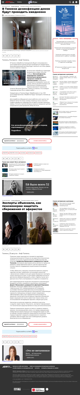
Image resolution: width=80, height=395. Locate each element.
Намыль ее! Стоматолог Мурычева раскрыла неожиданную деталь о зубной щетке (68, 220)
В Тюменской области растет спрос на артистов (65, 68)
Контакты (37, 368)
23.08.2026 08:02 (6, 200)
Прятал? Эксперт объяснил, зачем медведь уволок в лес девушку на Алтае (68, 215)
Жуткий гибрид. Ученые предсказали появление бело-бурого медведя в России (69, 83)
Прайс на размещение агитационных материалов (42, 366)
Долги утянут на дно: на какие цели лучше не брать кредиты (67, 112)
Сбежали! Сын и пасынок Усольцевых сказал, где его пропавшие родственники (69, 103)
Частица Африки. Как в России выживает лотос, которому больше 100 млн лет (68, 209)
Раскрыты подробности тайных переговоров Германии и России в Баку (67, 128)
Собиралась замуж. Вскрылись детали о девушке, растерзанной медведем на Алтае (68, 225)
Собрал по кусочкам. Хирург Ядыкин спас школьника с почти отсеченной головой (69, 88)
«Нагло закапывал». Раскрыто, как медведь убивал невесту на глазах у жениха (68, 77)
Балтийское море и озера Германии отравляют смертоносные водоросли (68, 122)
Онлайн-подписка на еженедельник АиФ (23, 368)
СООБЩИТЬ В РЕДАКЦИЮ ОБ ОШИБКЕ (49, 368)
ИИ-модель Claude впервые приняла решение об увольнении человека (68, 132)
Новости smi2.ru (7, 196)
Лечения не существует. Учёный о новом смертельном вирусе (68, 229)
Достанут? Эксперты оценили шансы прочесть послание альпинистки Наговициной (69, 98)
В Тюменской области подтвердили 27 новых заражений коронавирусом (42, 170)
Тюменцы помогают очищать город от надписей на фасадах (65, 61)
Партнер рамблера (26, 389)
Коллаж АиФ (5, 245)
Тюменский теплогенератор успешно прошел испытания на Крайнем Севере (65, 49)
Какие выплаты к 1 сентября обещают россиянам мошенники (68, 117)
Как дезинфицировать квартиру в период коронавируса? (29, 126)
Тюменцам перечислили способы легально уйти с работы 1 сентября (65, 55)
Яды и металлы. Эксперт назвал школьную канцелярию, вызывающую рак (67, 204)
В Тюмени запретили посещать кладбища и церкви (16, 174)
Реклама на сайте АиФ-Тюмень (20, 366)
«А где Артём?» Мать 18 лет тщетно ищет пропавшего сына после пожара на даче (68, 93)
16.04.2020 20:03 (6, 6)
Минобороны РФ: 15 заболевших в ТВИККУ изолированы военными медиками (17, 165)
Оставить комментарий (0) (40, 140)
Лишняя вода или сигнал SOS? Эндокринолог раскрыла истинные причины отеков (65, 43)
